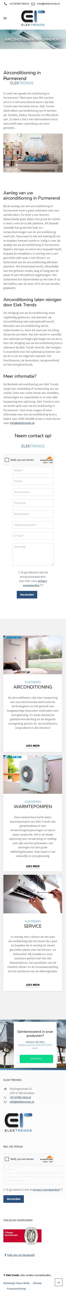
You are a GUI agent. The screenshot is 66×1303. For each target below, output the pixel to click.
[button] (4, 1298)
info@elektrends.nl (48, 3)
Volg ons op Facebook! (21, 1255)
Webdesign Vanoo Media (16, 1283)
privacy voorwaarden (46, 1189)
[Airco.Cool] (33, 18)
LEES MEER (33, 745)
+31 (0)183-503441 (19, 3)
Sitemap (37, 1283)
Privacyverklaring (16, 1288)
